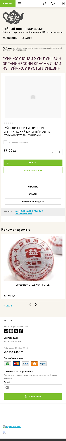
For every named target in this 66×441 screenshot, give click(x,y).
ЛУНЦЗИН (25, 211)
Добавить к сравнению (18, 142)
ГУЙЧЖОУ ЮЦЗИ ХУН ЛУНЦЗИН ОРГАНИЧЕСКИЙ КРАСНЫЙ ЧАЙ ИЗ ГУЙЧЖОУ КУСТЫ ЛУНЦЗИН (27, 131)
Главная (4, 48)
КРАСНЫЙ (37, 211)
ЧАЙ (17, 211)
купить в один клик (33, 170)
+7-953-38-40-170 (13, 352)
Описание (33, 187)
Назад (9, 306)
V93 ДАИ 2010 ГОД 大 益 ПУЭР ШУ (33, 285)
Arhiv (10, 48)
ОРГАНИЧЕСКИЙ (23, 213)
